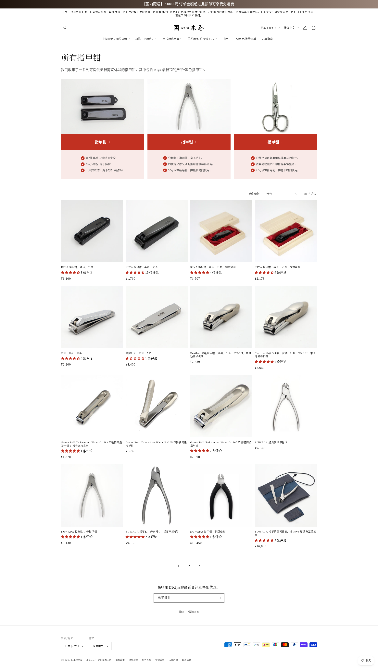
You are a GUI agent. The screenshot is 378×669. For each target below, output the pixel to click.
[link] (178, 566)
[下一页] (199, 566)
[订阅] (220, 598)
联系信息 (186, 660)
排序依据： (255, 194)
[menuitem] (116, 38)
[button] (65, 27)
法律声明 (173, 660)
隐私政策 (133, 660)
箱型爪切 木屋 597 (139, 353)
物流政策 (160, 660)
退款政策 (120, 660)
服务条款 (146, 660)
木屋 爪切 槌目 (71, 353)
